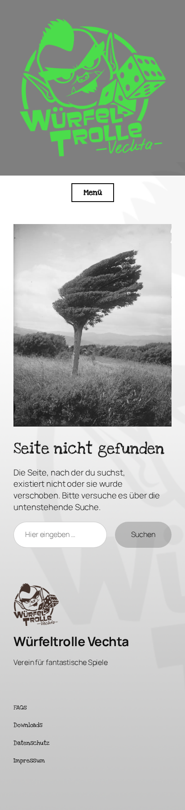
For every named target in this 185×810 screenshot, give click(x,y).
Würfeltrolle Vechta (71, 641)
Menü (93, 193)
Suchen (143, 534)
